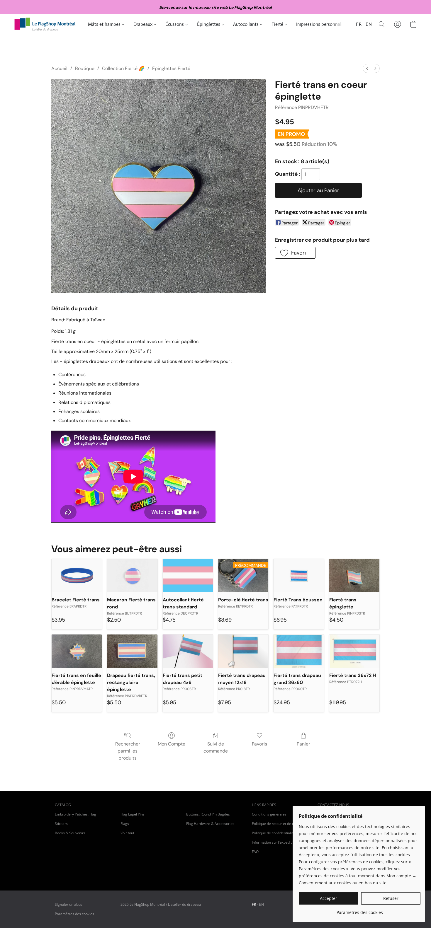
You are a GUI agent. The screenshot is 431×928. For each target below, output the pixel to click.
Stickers (61, 823)
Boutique (84, 68)
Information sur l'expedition (274, 842)
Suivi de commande (215, 747)
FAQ (255, 851)
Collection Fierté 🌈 (123, 68)
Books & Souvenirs (70, 832)
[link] (359, 910)
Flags (125, 823)
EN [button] (369, 24)
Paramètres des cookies (74, 913)
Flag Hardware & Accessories (210, 823)
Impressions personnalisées (323, 24)
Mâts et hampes (105, 24)
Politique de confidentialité (273, 832)
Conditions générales (269, 814)
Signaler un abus (68, 904)
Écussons (175, 24)
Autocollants (246, 24)
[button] (45, 24)
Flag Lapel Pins (133, 814)
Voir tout (127, 832)
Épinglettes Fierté (171, 68)
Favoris (259, 744)
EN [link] (261, 904)
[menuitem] (367, 68)
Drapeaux (143, 24)
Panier (303, 744)
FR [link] (254, 904)
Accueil (59, 68)
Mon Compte (171, 744)
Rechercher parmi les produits (127, 751)
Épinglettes (209, 24)
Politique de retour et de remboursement (281, 823)
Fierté (278, 24)
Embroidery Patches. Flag (75, 814)
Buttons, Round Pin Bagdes (208, 814)
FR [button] (359, 24)
